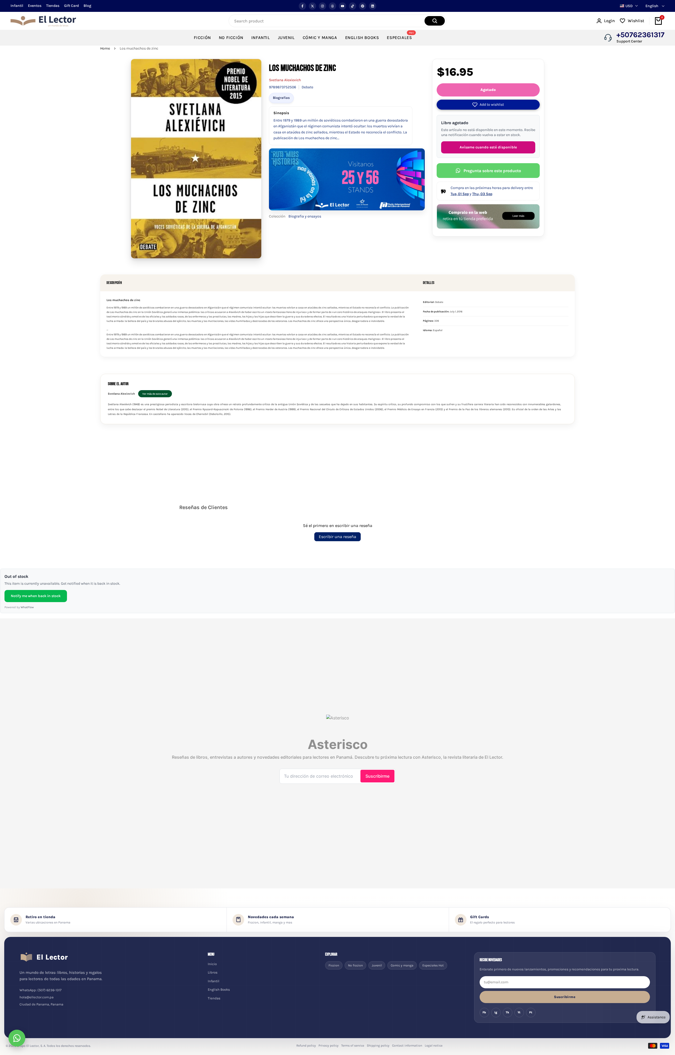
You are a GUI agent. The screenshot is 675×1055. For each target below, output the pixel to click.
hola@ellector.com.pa (37, 997)
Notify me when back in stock (36, 596)
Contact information (407, 1045)
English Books (219, 989)
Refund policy (306, 1045)
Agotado (488, 90)
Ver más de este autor (155, 393)
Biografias (281, 98)
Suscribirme (564, 997)
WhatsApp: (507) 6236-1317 (40, 990)
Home (105, 48)
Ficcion (334, 965)
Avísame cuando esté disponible (488, 147)
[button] (488, 105)
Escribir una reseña (337, 536)
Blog (87, 5)
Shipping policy (378, 1045)
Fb (484, 1012)
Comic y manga (402, 965)
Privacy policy (329, 1045)
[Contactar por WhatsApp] (16, 1038)
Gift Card (71, 5)
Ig (495, 1012)
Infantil (17, 5)
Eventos (34, 5)
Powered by (19, 607)
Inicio (212, 964)
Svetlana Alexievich (285, 80)
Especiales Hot (433, 965)
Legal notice (433, 1045)
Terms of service (352, 1045)
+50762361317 (640, 34)
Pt (530, 1012)
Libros (213, 972)
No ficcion (355, 965)
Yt (519, 1012)
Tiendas (52, 5)
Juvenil (377, 965)
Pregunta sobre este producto (492, 170)
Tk (507, 1012)
